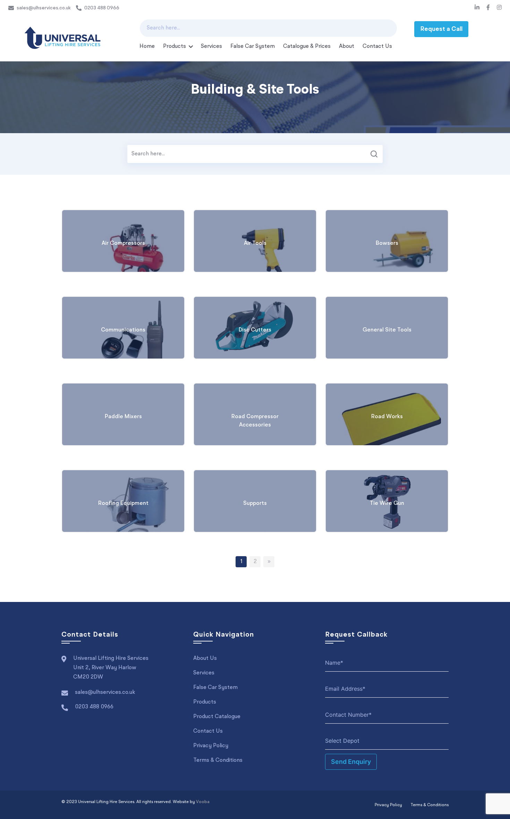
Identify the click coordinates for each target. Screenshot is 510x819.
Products (174, 46)
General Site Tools (387, 330)
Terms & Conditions (218, 760)
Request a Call (441, 29)
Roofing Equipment (123, 503)
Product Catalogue (216, 716)
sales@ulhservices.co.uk (44, 8)
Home (147, 46)
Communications (123, 330)
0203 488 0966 (101, 8)
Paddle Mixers (123, 417)
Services (211, 46)
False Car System (252, 46)
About (346, 46)
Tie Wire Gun (387, 503)
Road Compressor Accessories (255, 421)
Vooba (203, 802)
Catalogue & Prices (307, 46)
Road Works (387, 417)
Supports (255, 503)
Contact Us (377, 46)
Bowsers (387, 243)
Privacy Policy (210, 746)
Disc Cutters (255, 330)
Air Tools (255, 243)
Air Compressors (123, 243)
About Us (205, 658)
